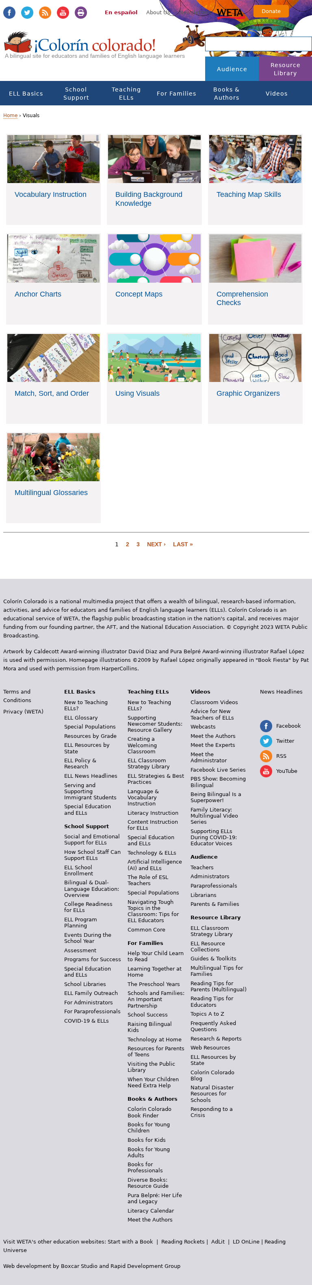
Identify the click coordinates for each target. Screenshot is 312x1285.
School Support (76, 93)
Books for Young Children (149, 1127)
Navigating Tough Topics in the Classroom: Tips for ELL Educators (153, 911)
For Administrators (88, 1002)
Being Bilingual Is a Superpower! (216, 797)
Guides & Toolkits (213, 959)
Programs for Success (92, 959)
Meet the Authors (150, 1220)
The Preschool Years (154, 984)
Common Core (146, 930)
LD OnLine (246, 1242)
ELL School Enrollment (78, 870)
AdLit (218, 1242)
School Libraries (85, 984)
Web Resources (210, 1048)
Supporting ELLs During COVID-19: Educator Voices (214, 837)
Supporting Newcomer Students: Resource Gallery (155, 724)
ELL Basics (26, 93)
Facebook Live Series (218, 770)
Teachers (202, 867)
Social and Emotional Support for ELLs (92, 839)
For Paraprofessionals (92, 1011)
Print (81, 13)
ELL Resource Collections (208, 946)
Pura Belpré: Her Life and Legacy (155, 1198)
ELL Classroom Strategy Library (149, 763)
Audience (232, 69)
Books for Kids (147, 1140)
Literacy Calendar (151, 1211)
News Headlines (281, 692)
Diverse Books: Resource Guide (148, 1183)
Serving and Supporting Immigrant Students (90, 791)
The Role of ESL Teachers (148, 880)
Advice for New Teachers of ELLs (212, 714)
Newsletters (195, 12)
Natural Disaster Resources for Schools (212, 1093)
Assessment (80, 950)
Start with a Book (130, 1242)
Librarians (204, 895)
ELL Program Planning (80, 922)
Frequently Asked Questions (213, 1026)
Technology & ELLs (152, 853)
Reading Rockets (183, 1242)
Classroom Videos (214, 702)
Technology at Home (155, 1039)
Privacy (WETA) (23, 712)
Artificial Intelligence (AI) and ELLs (155, 865)
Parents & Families (215, 904)
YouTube (63, 13)
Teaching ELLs (126, 93)
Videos (277, 93)
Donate (271, 11)
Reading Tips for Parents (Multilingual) (219, 986)
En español (121, 12)
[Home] (79, 49)
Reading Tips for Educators (212, 1001)
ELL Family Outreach (91, 993)
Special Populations (90, 727)
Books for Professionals (145, 1167)
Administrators (210, 876)
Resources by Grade (90, 736)
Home (10, 115)
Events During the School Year (87, 938)
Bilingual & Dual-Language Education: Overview (91, 888)
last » (183, 544)
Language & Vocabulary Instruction (143, 797)
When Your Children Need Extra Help (153, 1082)
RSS (45, 13)
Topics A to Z (207, 1014)
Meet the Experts (213, 745)
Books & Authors (226, 93)
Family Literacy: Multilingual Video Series (214, 816)
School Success (148, 1015)
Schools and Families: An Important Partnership (156, 999)
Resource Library (286, 69)
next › (156, 544)
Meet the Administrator (209, 757)
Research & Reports (216, 1039)
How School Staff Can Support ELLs (92, 855)
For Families (176, 93)
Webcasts (203, 727)
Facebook (9, 13)
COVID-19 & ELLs (86, 1021)
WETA (231, 13)
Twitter (27, 13)
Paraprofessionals (214, 886)
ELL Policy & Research (80, 763)
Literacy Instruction (153, 813)
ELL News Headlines (90, 776)
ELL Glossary (81, 718)
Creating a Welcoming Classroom (142, 745)
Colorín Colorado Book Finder (149, 1112)
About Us (158, 12)
